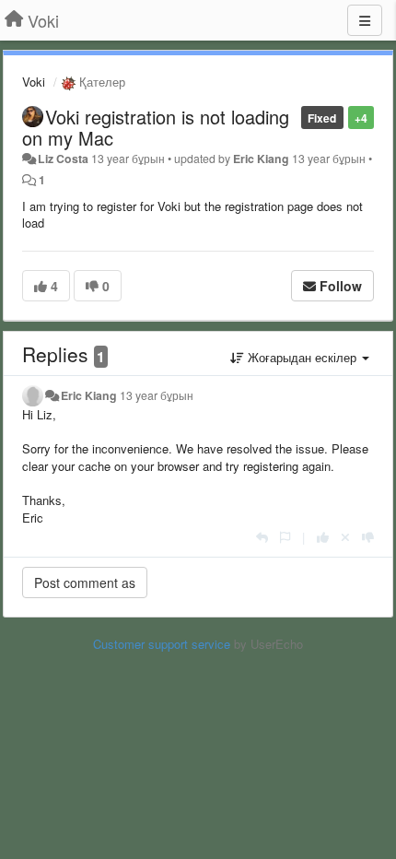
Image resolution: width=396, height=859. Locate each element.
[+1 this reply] (323, 537)
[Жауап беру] (262, 537)
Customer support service (161, 644)
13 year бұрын (156, 395)
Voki (33, 81)
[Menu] (364, 20)
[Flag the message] (285, 537)
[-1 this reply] (368, 537)
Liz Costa (63, 158)
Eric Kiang (261, 158)
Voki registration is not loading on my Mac (155, 127)
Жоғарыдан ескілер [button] (302, 357)
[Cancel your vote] (345, 537)
